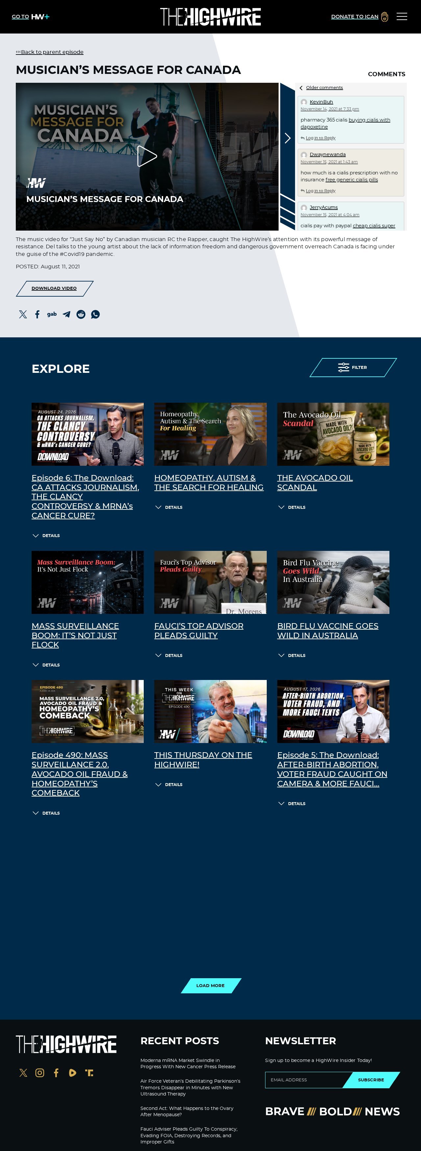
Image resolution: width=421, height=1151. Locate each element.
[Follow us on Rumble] (72, 1073)
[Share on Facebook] (37, 314)
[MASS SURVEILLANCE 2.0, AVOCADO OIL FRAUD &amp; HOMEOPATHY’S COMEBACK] (88, 711)
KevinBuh (321, 102)
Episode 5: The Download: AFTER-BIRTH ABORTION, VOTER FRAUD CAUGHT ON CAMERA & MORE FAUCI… (332, 770)
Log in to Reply (320, 138)
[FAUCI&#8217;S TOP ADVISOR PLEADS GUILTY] (210, 582)
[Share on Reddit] (81, 314)
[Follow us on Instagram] (39, 1074)
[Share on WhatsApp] (95, 314)
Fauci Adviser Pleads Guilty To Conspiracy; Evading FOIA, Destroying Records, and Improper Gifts (188, 1135)
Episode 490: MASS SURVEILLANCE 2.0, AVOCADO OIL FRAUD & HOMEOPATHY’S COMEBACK (80, 774)
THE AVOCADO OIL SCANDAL (315, 483)
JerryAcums (324, 207)
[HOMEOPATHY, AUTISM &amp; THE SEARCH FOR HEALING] (210, 434)
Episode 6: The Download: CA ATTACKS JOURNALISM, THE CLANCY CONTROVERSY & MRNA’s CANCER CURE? (85, 497)
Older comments (324, 88)
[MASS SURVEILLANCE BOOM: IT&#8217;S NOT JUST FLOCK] (88, 582)
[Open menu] (402, 17)
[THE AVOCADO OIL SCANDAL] (333, 434)
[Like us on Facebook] (56, 1074)
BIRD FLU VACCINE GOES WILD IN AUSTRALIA (328, 631)
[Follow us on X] (23, 1074)
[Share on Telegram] (66, 314)
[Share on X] (23, 314)
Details (51, 536)
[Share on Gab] (52, 314)
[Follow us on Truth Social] (89, 1073)
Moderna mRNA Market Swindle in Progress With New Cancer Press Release (187, 1064)
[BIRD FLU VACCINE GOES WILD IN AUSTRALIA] (333, 582)
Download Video (54, 288)
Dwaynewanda (328, 154)
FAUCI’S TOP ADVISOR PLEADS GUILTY (198, 631)
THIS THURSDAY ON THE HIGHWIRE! (203, 760)
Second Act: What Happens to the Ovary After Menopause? (187, 1111)
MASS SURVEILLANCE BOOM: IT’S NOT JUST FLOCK (75, 635)
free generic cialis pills (352, 179)
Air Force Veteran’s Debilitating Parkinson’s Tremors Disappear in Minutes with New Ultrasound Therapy (190, 1087)
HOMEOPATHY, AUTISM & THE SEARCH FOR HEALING (209, 483)
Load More (210, 985)
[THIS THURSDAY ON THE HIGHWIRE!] (210, 711)
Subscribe (371, 1080)
